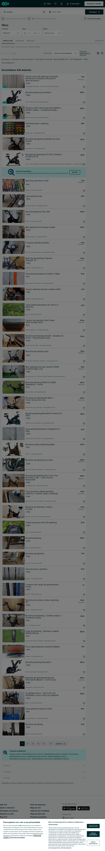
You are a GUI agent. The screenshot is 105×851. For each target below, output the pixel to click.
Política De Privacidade (17, 837)
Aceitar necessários (93, 834)
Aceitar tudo (93, 826)
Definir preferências (93, 842)
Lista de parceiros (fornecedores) (59, 848)
